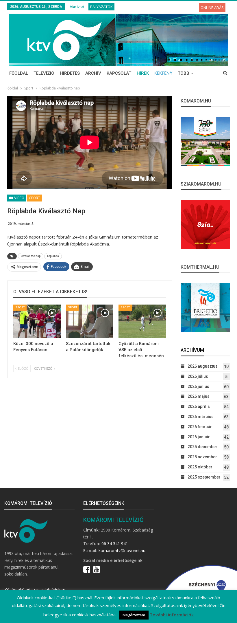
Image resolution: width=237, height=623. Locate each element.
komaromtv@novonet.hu (122, 550)
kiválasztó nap (30, 256)
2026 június (198, 386)
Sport (34, 198)
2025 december (202, 446)
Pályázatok (101, 6)
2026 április (199, 406)
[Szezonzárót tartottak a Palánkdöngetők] (89, 321)
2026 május (199, 396)
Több (183, 73)
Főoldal (18, 73)
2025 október (200, 467)
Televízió (44, 73)
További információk (172, 614)
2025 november (202, 457)
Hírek (143, 73)
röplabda (53, 256)
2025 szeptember (204, 477)
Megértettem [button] (134, 614)
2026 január (199, 437)
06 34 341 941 (114, 543)
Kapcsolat (119, 73)
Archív (93, 73)
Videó (18, 198)
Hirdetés (70, 73)
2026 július (198, 376)
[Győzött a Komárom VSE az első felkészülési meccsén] (142, 321)
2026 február (200, 426)
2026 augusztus (203, 366)
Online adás (212, 7)
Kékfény (163, 73)
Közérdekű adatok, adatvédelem (34, 589)
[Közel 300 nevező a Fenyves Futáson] (37, 321)
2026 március (201, 416)
